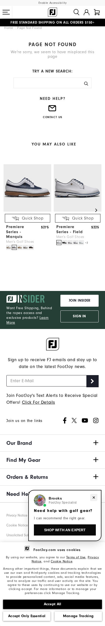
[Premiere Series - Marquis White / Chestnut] (25, 247)
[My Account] (86, 12)
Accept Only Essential (26, 616)
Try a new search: (52, 71)
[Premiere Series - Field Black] (64, 242)
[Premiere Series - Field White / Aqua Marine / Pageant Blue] (81, 242)
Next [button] (96, 210)
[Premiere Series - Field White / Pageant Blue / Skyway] (58, 242)
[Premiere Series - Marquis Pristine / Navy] (8, 247)
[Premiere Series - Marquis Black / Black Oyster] (31, 247)
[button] (6, 12)
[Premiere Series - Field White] (70, 242)
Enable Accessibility (52, 3)
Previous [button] (9, 210)
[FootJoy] (52, 12)
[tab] (97, 12)
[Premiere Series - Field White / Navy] (75, 242)
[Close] (93, 497)
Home (9, 28)
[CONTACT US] (52, 110)
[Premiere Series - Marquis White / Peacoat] (14, 247)
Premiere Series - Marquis (15, 232)
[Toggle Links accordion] (52, 443)
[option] (26, 207)
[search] (76, 12)
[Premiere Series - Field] (77, 211)
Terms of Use (76, 557)
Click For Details (38, 402)
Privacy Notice (17, 515)
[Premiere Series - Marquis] (27, 211)
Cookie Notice (61, 561)
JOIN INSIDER (79, 301)
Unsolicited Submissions (24, 535)
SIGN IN (79, 316)
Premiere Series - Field (69, 229)
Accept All (52, 604)
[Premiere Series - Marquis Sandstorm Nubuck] (19, 247)
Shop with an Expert (65, 530)
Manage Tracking (78, 616)
